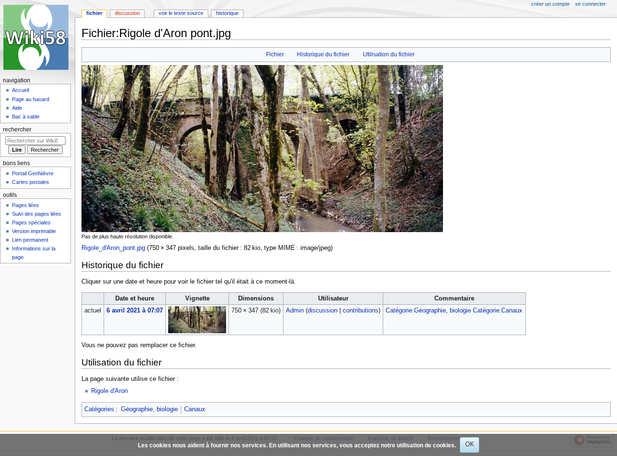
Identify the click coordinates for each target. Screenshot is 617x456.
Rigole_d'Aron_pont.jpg (113, 248)
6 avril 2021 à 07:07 (135, 310)
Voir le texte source (181, 13)
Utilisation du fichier (389, 54)
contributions (360, 310)
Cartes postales (30, 182)
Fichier (275, 54)
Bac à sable (26, 116)
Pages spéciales (31, 222)
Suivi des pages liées (36, 214)
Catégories (99, 409)
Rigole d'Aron (109, 391)
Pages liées (25, 205)
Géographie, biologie (149, 409)
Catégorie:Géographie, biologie (428, 310)
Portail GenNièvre (33, 173)
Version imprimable (34, 231)
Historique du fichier (323, 54)
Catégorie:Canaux (498, 310)
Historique (227, 13)
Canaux (194, 409)
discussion (322, 310)
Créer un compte (550, 4)
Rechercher (17, 129)
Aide (17, 108)
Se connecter (590, 4)
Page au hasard (30, 99)
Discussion (127, 13)
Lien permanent (30, 240)
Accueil (20, 90)
